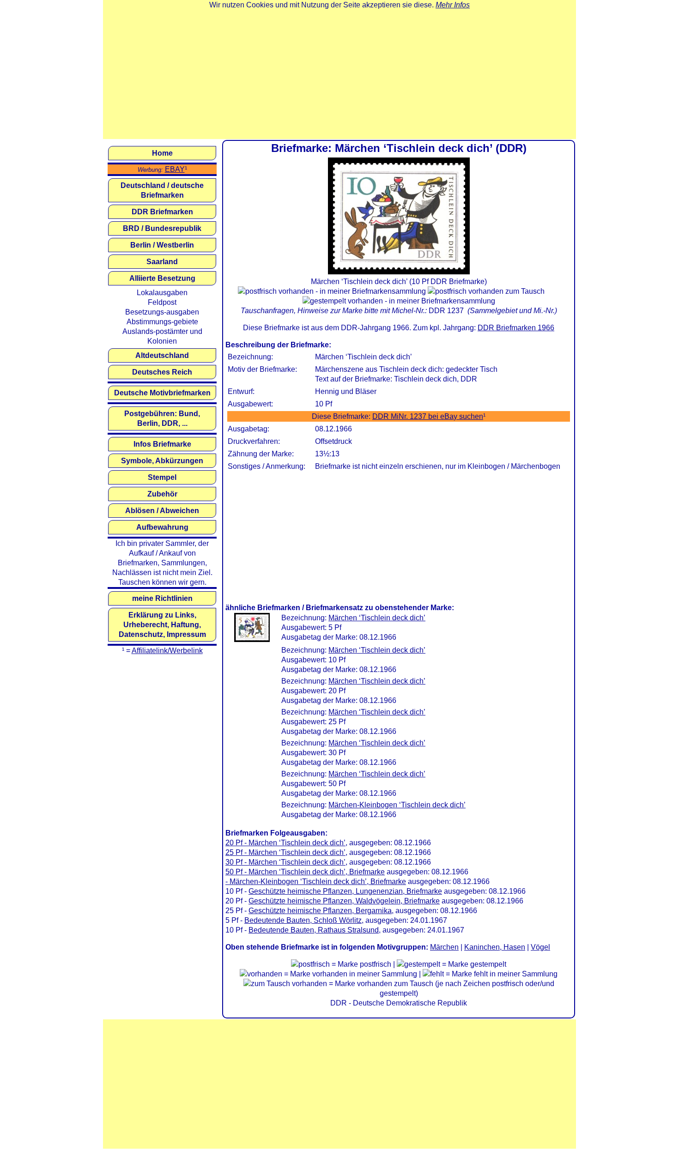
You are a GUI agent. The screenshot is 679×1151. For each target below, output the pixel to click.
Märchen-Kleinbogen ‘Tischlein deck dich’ (397, 805)
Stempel (162, 477)
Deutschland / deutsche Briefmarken (162, 190)
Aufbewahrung (162, 527)
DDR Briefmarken (162, 212)
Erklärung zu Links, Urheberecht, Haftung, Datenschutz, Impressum (162, 624)
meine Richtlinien (162, 598)
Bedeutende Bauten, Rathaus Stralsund (314, 930)
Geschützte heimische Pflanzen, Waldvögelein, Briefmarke (344, 901)
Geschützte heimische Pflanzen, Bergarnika (320, 911)
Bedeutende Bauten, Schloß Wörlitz (303, 920)
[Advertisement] (339, 74)
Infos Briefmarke (162, 444)
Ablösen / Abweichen (162, 511)
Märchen (444, 947)
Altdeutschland (162, 355)
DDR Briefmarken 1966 (516, 328)
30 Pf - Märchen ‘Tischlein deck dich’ (285, 862)
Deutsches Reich (162, 372)
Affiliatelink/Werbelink (167, 650)
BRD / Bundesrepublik (162, 228)
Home (162, 153)
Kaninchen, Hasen (494, 947)
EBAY (175, 169)
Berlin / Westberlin (162, 245)
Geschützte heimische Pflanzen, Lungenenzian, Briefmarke (345, 891)
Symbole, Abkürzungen (162, 461)
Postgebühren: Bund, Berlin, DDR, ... (162, 418)
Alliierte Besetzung (162, 278)
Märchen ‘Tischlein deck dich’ (376, 618)
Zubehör (162, 494)
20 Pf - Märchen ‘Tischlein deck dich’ (285, 843)
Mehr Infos (453, 5)
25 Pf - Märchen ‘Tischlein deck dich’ (285, 852)
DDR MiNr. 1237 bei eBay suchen (427, 416)
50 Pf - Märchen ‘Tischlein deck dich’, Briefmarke (305, 872)
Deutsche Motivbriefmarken (162, 393)
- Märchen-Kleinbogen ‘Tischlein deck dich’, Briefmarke (315, 881)
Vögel (540, 947)
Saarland (162, 262)
